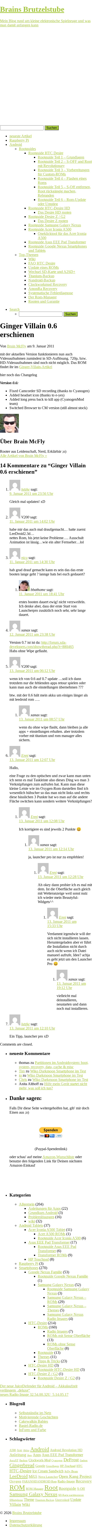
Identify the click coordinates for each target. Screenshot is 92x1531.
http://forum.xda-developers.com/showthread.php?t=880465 (41, 644)
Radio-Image (66, 1481)
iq (20, 1075)
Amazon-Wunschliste (58, 1157)
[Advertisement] (46, 77)
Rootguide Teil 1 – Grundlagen (61, 157)
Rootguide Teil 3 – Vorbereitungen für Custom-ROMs (63, 172)
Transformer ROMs (52, 1255)
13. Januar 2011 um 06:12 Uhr (32, 671)
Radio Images (57, 1331)
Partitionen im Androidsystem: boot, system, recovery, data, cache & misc (53, 1065)
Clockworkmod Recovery (47, 284)
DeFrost (71, 1459)
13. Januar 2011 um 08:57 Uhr (41, 719)
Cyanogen (57, 1460)
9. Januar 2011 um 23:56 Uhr (31, 494)
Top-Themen (28, 255)
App (29, 1455)
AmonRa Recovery (42, 289)
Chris (23, 1080)
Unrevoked (62, 1500)
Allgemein (26, 1204)
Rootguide (45, 1353)
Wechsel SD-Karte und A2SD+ (51, 272)
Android (15, 145)
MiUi (33, 1476)
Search (14, 309)
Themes (44, 1357)
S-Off (81, 1488)
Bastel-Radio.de (31, 1426)
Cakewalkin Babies (33, 1421)
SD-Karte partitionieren (71, 1495)
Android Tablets (31, 1225)
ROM (17, 1487)
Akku (26, 1450)
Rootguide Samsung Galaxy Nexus (54, 225)
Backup (23, 1460)
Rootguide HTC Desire (45, 153)
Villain (15, 1504)
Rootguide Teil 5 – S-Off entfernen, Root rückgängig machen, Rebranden (64, 191)
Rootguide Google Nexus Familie (63, 1276)
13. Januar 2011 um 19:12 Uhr (71, 985)
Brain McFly (16, 346)
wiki (31, 1221)
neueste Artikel (20, 136)
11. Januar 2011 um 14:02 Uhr (32, 521)
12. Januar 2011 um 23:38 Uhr (32, 634)
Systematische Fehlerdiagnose (50, 293)
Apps (37, 1455)
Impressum (17, 1521)
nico (24, 558)
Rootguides (27, 149)
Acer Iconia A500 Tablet (46, 1230)
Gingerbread (21, 1465)
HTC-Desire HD (41, 1365)
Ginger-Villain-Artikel (35, 367)
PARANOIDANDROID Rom (39, 1481)
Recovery (84, 1481)
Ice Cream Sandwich (47, 1471)
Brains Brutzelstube (27, 1513)
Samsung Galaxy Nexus (56, 1285)
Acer (19, 1450)
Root (51, 1487)
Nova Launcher (48, 1476)
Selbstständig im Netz (35, 1413)
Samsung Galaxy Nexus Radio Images (65, 1316)
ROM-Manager (34, 1488)
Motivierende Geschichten (38, 1417)
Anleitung (17, 1455)
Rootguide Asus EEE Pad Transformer (57, 242)
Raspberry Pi (19, 140)
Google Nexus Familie (45, 1272)
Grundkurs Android (43, 1213)
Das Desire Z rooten (53, 221)
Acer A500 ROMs (51, 1234)
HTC (79, 1466)
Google (40, 1466)
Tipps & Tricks (49, 1361)
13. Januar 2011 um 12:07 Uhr (32, 760)
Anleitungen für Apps (44, 1208)
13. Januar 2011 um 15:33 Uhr (61, 924)
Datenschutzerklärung (25, 1525)
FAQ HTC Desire (41, 263)
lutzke (25, 489)
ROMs (43, 1327)
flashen (84, 1460)
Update (75, 1499)
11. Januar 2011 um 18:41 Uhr (41, 594)
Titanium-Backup (41, 276)
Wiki (31, 259)
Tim (22, 1071)
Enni (24, 755)
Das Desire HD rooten (54, 212)
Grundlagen (52, 1466)
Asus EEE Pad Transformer (49, 1242)
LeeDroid (18, 1476)
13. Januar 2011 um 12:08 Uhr (41, 821)
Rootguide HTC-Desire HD (49, 208)
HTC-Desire (37, 1323)
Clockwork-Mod (39, 1460)
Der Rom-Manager (42, 297)
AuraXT (13, 1460)
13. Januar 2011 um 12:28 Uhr (60, 877)
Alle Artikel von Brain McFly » (23, 456)
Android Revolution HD (66, 1450)
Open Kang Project (75, 1476)
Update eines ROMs (43, 267)
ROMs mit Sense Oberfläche (68, 1336)
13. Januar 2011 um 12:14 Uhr (51, 849)
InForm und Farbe (32, 1430)
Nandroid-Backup (41, 280)
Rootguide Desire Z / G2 (46, 217)
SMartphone (16, 1500)
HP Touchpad (38, 1259)
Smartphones (28, 1268)
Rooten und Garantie (43, 301)
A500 (12, 1450)
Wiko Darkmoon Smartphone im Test (58, 1071)
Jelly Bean (71, 1471)
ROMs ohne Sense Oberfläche (61, 1346)
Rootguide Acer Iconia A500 (49, 229)
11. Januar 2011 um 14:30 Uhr (32, 562)
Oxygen (15, 1481)
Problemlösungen (41, 1217)
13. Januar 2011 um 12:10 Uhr (32, 1028)
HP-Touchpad (67, 1466)
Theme (29, 1500)
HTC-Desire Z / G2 (43, 1374)
